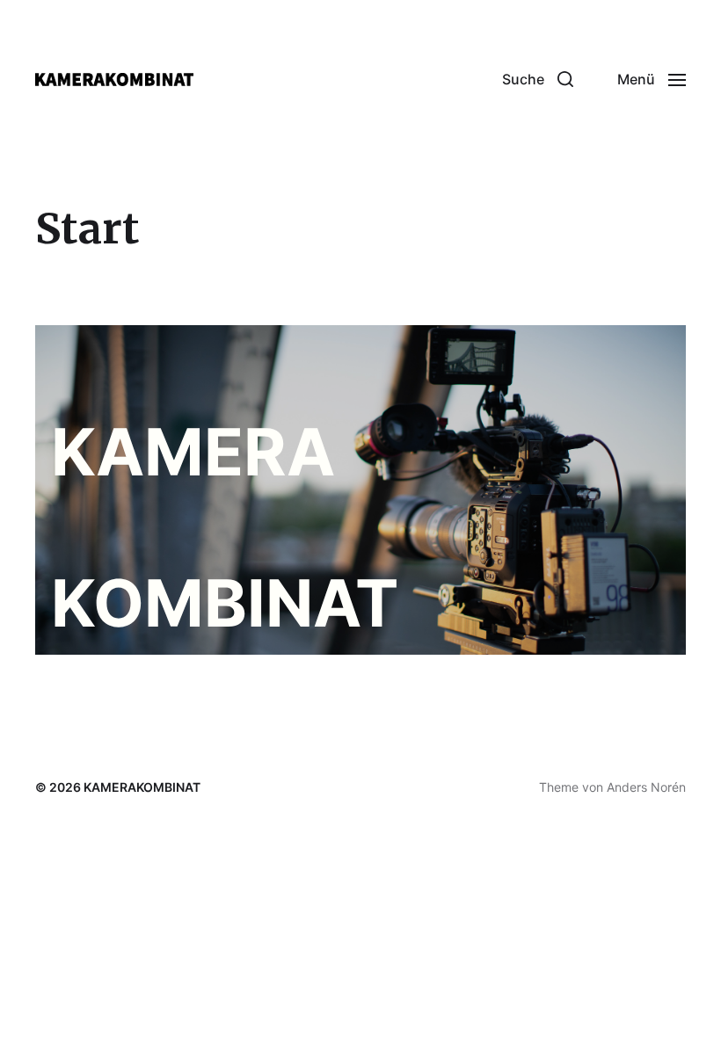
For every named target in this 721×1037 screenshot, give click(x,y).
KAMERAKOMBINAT (142, 787)
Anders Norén (646, 787)
